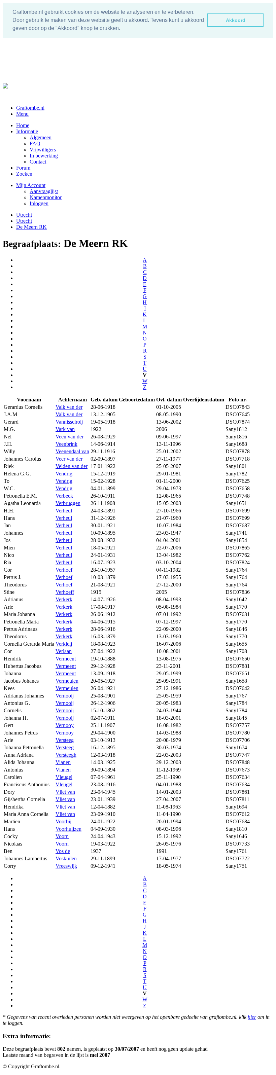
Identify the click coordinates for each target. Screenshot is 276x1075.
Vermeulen (67, 681)
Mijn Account (30, 185)
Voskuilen (66, 858)
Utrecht (24, 215)
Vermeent (66, 658)
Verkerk (64, 599)
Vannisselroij (69, 422)
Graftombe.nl (30, 108)
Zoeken (24, 174)
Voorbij (63, 821)
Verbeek (64, 496)
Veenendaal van (72, 451)
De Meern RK (31, 227)
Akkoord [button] (235, 20)
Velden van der (72, 466)
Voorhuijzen (68, 829)
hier (252, 1017)
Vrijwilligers (43, 149)
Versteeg (65, 740)
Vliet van (65, 792)
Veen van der (69, 436)
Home (22, 125)
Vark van (65, 429)
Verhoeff (65, 592)
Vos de (63, 851)
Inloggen (39, 203)
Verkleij (64, 644)
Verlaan (64, 651)
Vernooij (65, 695)
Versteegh (66, 755)
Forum (23, 168)
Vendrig (64, 473)
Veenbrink (66, 444)
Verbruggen (68, 503)
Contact (38, 162)
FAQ (35, 143)
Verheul (64, 510)
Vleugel (64, 777)
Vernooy (65, 725)
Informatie (27, 131)
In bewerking (44, 155)
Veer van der (69, 459)
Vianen (63, 762)
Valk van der (69, 407)
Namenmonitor (46, 197)
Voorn (62, 836)
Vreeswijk (66, 866)
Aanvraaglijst (44, 191)
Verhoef (64, 570)
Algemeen (40, 137)
